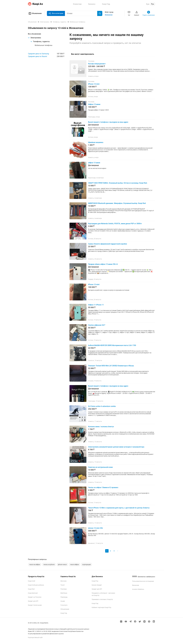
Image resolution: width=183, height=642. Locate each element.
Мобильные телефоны (43, 45)
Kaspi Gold (31, 581)
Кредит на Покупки (34, 597)
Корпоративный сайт (35, 637)
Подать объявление (149, 15)
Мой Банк (63, 593)
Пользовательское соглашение (143, 581)
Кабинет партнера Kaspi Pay (101, 607)
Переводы (64, 597)
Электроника (35, 38)
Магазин (63, 581)
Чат (129, 15)
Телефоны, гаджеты (41, 41)
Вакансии (135, 585)
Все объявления (34, 34)
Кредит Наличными (35, 605)
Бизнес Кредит (97, 585)
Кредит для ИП (33, 601)
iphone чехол (62, 564)
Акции (62, 601)
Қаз (147, 4)
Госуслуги (63, 605)
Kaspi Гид (63, 613)
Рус (152, 4)
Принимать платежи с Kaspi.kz (102, 599)
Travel (62, 585)
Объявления (37, 13)
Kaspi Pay (95, 581)
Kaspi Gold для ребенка (36, 585)
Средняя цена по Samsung (38, 54)
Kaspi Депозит (33, 593)
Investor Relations (138, 589)
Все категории (57, 13)
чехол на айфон (34, 564)
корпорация (86, 564)
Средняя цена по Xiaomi (37, 56)
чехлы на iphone (49, 564)
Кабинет (136, 15)
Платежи (63, 589)
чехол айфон (74, 564)
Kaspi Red (31, 589)
